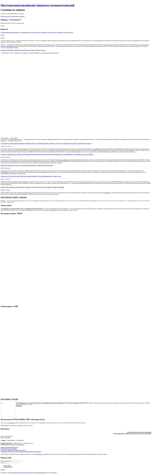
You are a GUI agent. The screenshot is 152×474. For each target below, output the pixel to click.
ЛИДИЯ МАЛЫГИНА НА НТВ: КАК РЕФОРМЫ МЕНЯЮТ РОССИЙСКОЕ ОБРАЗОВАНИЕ (27, 165)
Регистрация (7, 465)
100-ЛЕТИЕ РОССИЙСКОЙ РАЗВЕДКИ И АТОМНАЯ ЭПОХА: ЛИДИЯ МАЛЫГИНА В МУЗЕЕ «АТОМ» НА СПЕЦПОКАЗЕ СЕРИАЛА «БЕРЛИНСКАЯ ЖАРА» (46, 143)
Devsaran (54, 472)
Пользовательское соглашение (9, 448)
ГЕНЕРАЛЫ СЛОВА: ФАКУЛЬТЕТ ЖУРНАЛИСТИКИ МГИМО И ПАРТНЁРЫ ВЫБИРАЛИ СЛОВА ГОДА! (31, 176)
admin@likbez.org (19, 444)
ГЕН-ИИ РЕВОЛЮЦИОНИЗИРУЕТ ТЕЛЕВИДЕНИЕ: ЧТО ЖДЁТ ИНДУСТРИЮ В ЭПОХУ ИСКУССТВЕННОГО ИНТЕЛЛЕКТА (37, 32)
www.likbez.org (10, 46)
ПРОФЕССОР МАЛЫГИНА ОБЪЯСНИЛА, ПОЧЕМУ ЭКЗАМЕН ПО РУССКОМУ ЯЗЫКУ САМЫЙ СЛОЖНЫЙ (32, 187)
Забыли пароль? (8, 467)
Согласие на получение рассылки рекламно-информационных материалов (21, 451)
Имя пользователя (6, 461)
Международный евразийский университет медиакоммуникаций (37, 5)
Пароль (3, 462)
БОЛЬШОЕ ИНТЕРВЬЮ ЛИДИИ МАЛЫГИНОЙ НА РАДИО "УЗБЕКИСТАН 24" (23, 50)
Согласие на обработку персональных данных (13, 450)
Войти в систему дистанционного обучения (12, 16)
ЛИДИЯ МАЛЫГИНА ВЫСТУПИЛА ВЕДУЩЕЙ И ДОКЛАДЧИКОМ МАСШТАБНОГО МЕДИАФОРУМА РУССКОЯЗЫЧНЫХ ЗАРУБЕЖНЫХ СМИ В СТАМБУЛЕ (47, 154)
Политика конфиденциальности (9, 447)
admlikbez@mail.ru (9, 444)
